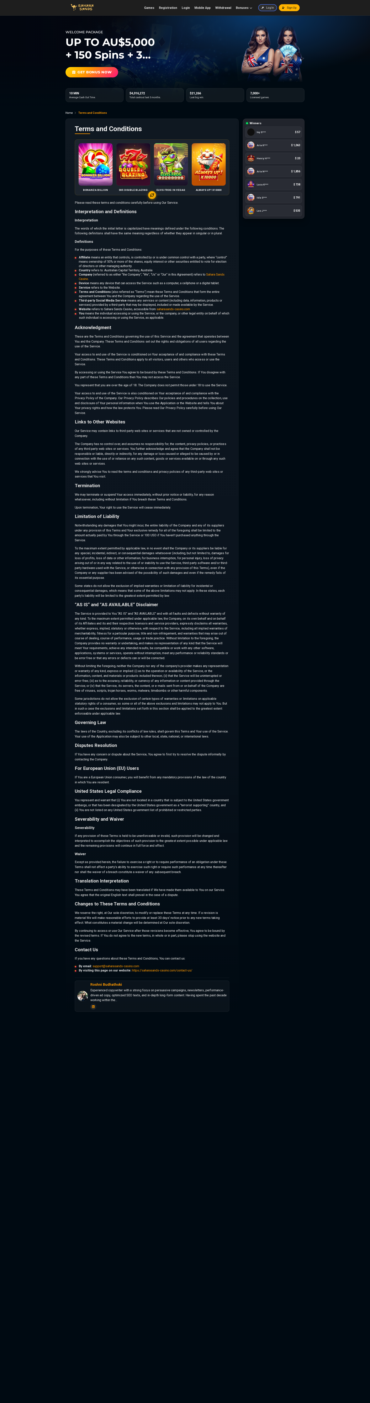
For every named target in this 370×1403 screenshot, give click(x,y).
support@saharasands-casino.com (115, 966)
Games (149, 8)
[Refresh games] (152, 195)
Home (69, 112)
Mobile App (202, 8)
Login (186, 8)
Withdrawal (223, 8)
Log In (270, 7)
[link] (273, 132)
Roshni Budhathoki (106, 984)
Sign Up (292, 7)
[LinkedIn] (93, 1007)
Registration (168, 8)
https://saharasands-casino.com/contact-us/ (162, 970)
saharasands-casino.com (173, 309)
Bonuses (242, 8)
